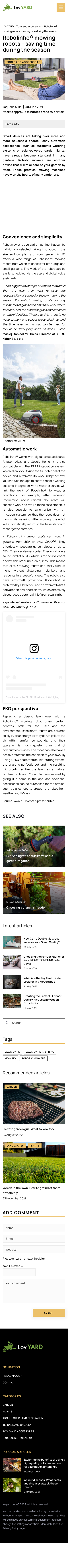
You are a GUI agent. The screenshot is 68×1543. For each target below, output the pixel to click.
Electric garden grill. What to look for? (28, 1129)
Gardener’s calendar (17, 1438)
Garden (8, 1404)
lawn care (12, 1051)
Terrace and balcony (17, 1424)
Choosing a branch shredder (26, 907)
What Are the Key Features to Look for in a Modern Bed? (42, 980)
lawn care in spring (40, 1051)
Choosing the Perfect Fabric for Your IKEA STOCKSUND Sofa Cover (44, 960)
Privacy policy (12, 1375)
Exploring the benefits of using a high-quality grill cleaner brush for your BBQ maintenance (44, 1463)
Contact (9, 1382)
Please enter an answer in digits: (24, 1259)
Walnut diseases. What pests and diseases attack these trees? (42, 1483)
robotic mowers (34, 1058)
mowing (10, 1058)
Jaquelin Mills (12, 107)
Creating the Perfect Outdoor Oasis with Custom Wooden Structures (42, 999)
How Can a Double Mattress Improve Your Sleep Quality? (42, 940)
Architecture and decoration (23, 1418)
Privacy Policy (10, 1528)
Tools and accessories (23, 62)
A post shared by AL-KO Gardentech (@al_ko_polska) (37, 697)
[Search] (7, 1022)
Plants (7, 1411)
